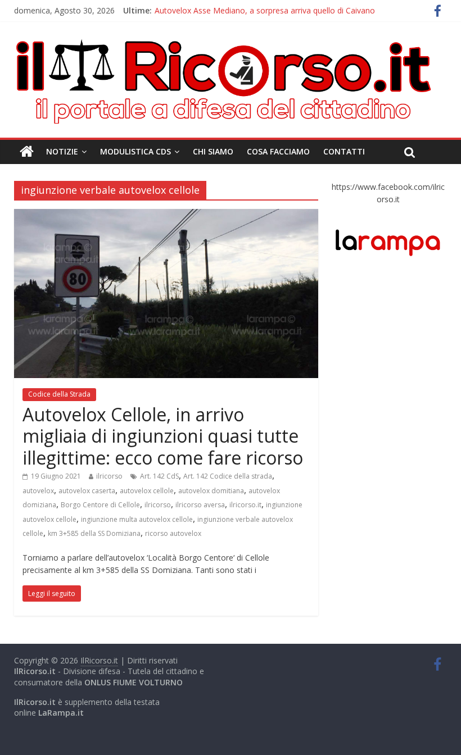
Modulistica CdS (135, 151)
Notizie (62, 151)
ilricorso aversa (200, 505)
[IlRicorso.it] (26, 151)
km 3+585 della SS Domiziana (94, 533)
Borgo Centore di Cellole (100, 505)
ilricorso (109, 476)
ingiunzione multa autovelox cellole (137, 519)
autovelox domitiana (211, 490)
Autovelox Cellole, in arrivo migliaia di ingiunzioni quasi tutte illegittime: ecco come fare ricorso (162, 436)
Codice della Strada (59, 394)
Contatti (344, 151)
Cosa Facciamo (278, 151)
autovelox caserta (86, 490)
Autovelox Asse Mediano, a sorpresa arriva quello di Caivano (265, 10)
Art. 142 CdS (159, 476)
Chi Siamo (213, 151)
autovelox (38, 490)
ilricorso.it (245, 505)
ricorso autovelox (173, 533)
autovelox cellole (147, 490)
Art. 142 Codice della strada (227, 476)
